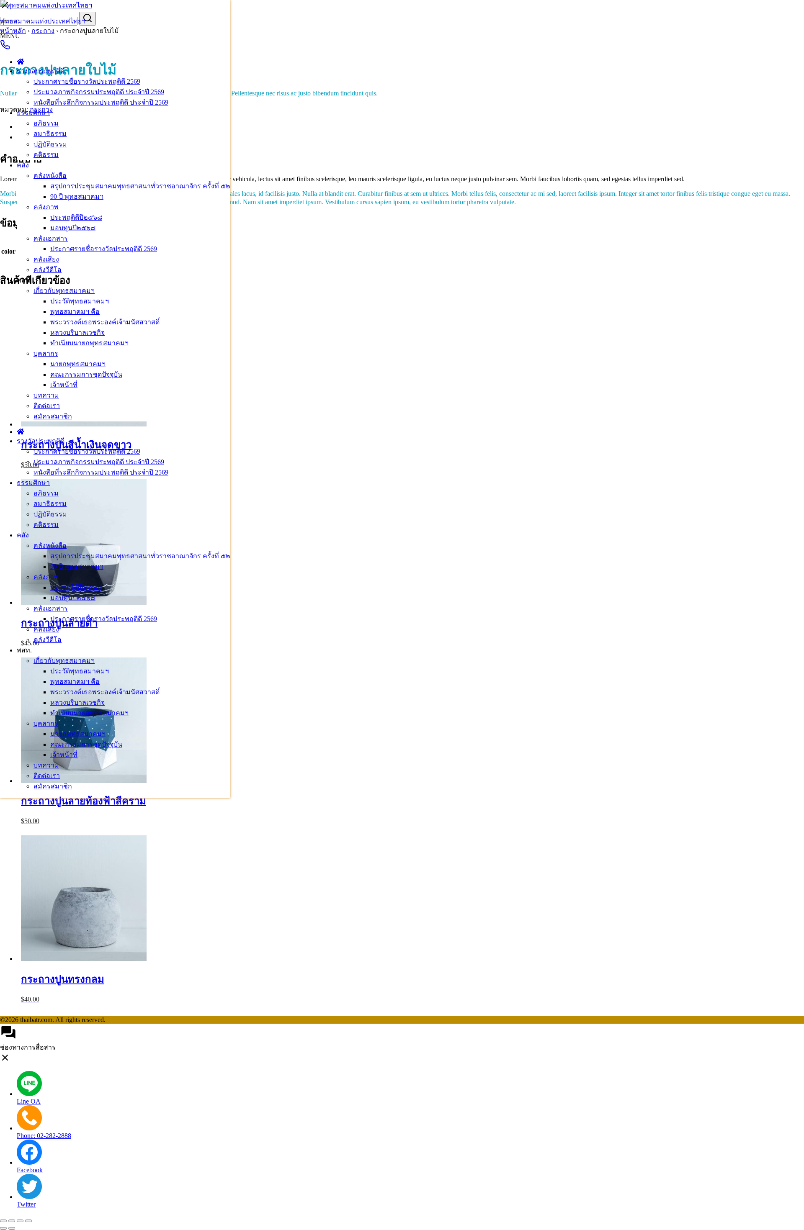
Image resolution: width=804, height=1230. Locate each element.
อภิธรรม (46, 123)
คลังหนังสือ (50, 175)
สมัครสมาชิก (53, 416)
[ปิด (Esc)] (28, 1221)
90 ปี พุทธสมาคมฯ (76, 196)
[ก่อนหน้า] (3, 1228)
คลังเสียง (46, 259)
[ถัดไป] (11, 1228)
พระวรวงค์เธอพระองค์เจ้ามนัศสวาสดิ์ (105, 322)
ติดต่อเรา (47, 405)
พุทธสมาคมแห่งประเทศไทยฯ (42, 21)
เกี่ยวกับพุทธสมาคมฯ (64, 290)
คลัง (23, 165)
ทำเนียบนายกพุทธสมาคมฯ (89, 343)
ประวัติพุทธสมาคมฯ (79, 301)
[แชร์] (20, 1221)
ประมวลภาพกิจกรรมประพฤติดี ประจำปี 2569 (99, 91)
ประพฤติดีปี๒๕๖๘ (76, 217)
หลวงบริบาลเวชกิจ (77, 332)
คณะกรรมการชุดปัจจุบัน (86, 374)
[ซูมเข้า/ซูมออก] (3, 1221)
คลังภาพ (46, 207)
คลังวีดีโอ (48, 269)
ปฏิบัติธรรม (50, 144)
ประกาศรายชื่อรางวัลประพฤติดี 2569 (87, 81)
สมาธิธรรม (50, 133)
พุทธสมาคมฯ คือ (75, 311)
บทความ (46, 395)
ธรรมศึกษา (33, 112)
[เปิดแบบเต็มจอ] (11, 1221)
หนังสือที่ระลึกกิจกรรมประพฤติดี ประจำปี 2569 (101, 102)
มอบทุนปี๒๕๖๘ (72, 227)
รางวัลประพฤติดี (40, 70)
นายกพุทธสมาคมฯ (78, 363)
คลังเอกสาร (51, 238)
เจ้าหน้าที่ (63, 384)
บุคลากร (46, 353)
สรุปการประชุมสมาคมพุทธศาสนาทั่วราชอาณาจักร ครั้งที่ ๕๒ (140, 186)
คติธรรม (46, 154)
